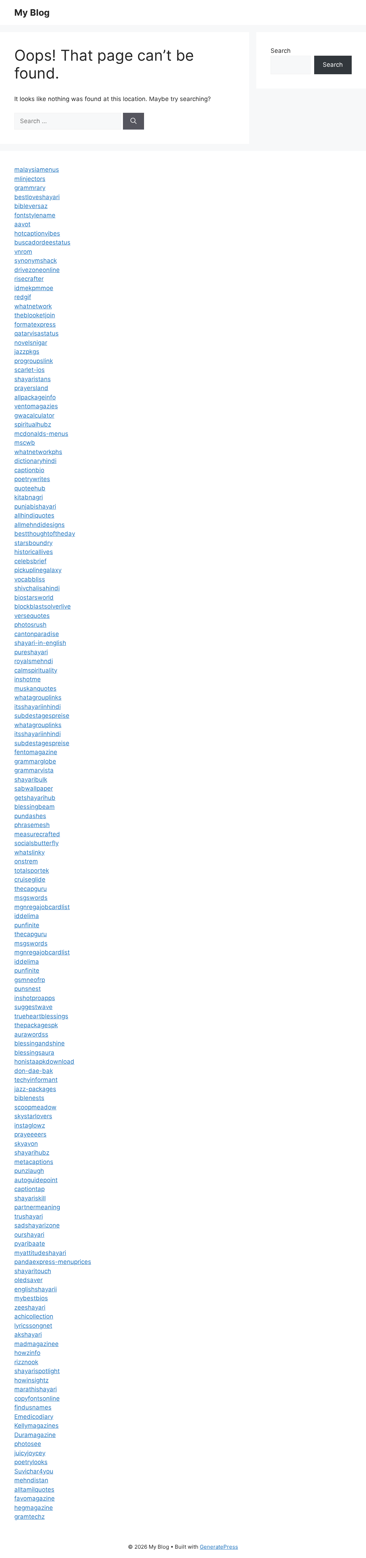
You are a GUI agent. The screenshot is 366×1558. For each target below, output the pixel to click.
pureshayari (31, 652)
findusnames (32, 1407)
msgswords (31, 897)
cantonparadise (36, 633)
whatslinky (29, 852)
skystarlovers (33, 1116)
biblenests (29, 1097)
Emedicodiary (33, 1416)
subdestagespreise (41, 715)
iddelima (26, 915)
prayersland (31, 388)
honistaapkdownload (44, 1061)
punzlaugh (29, 1170)
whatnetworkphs (38, 451)
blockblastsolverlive (42, 606)
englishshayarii (35, 1289)
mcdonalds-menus (41, 433)
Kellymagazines (36, 1425)
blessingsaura (34, 1052)
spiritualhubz (32, 424)
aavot (22, 224)
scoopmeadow (35, 1107)
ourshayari (29, 1234)
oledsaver (28, 1280)
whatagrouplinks (37, 697)
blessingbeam (34, 806)
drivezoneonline (37, 269)
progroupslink (33, 360)
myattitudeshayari (40, 1252)
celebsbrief (30, 561)
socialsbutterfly (36, 843)
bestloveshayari (37, 197)
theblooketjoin (34, 315)
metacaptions (33, 1161)
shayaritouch (32, 1271)
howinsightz (31, 1380)
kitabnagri (28, 497)
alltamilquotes (34, 1489)
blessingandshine (39, 1043)
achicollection (33, 1316)
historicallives (33, 551)
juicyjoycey (29, 1453)
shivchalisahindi (37, 588)
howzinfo (27, 1352)
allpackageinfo (35, 397)
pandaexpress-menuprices (52, 1261)
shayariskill (30, 1198)
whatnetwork (33, 306)
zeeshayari (29, 1307)
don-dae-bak (33, 1070)
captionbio (29, 470)
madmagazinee (36, 1343)
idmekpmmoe (33, 288)
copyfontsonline (37, 1398)
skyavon (26, 1143)
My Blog (32, 12)
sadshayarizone (37, 1225)
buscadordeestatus (42, 242)
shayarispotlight (37, 1371)
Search (281, 50)
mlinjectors (29, 178)
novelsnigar (30, 342)
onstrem (26, 861)
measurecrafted (37, 834)
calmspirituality (35, 670)
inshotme (27, 679)
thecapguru (30, 888)
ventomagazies (36, 406)
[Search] (133, 121)
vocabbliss (29, 579)
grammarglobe (35, 761)
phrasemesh (32, 824)
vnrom (23, 251)
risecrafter (29, 278)
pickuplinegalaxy (37, 570)
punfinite (26, 925)
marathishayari (35, 1389)
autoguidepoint (36, 1180)
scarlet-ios (29, 369)
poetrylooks (31, 1462)
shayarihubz (31, 1152)
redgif (22, 297)
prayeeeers (30, 1134)
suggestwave (33, 1006)
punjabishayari (35, 506)
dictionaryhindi (35, 460)
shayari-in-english (40, 642)
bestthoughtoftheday (44, 533)
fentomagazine (35, 752)
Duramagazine (35, 1434)
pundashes (30, 816)
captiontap (29, 1189)
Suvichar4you (33, 1471)
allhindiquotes (34, 515)
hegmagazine (33, 1507)
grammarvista (34, 770)
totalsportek (31, 870)
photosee (27, 1443)
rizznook (26, 1362)
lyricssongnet (33, 1325)
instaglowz (29, 1125)
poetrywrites (32, 479)
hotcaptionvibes (37, 233)
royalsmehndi (33, 661)
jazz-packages (35, 1089)
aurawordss (31, 1034)
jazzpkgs (26, 351)
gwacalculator (34, 415)
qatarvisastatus (36, 333)
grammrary (29, 187)
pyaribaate (29, 1243)
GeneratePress (219, 1546)
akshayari (28, 1334)
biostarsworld (34, 597)
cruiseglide (29, 879)
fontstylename (34, 215)
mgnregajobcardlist (42, 907)
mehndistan (31, 1480)
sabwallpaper (33, 788)
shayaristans (32, 379)
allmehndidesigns (39, 524)
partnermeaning (37, 1207)
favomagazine (34, 1498)
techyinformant (36, 1079)
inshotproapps (34, 998)
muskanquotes (35, 688)
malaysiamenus (36, 169)
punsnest (27, 988)
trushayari (28, 1216)
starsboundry (33, 542)
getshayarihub (34, 797)
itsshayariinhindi (37, 706)
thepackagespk (36, 1025)
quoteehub (29, 488)
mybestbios (31, 1298)
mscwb (24, 442)
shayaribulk (30, 779)
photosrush (30, 624)
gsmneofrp (29, 979)
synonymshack (35, 260)
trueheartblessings (41, 1016)
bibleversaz (31, 206)
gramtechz (29, 1516)
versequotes (32, 615)
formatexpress (35, 324)
